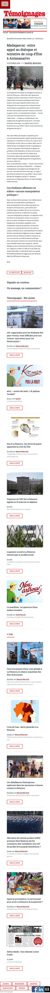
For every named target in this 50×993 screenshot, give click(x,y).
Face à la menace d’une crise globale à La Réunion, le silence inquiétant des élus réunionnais (24, 672)
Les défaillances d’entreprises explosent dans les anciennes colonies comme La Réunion (25, 785)
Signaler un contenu (18, 282)
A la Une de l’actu (14, 272)
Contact (22, 988)
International (13, 32)
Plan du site (8, 988)
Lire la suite (15, 355)
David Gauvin (21, 615)
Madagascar (27, 272)
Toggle (5, 4)
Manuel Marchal (33, 63)
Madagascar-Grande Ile (25, 32)
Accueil (5, 32)
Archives (33, 984)
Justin (18, 399)
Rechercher (19, 984)
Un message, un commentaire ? (24, 288)
